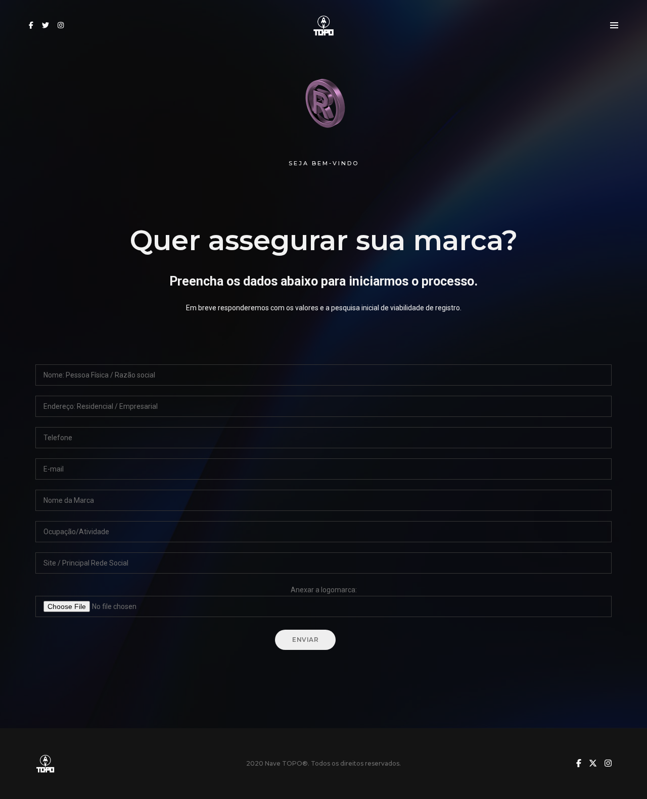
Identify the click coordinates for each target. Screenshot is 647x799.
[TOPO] (323, 25)
